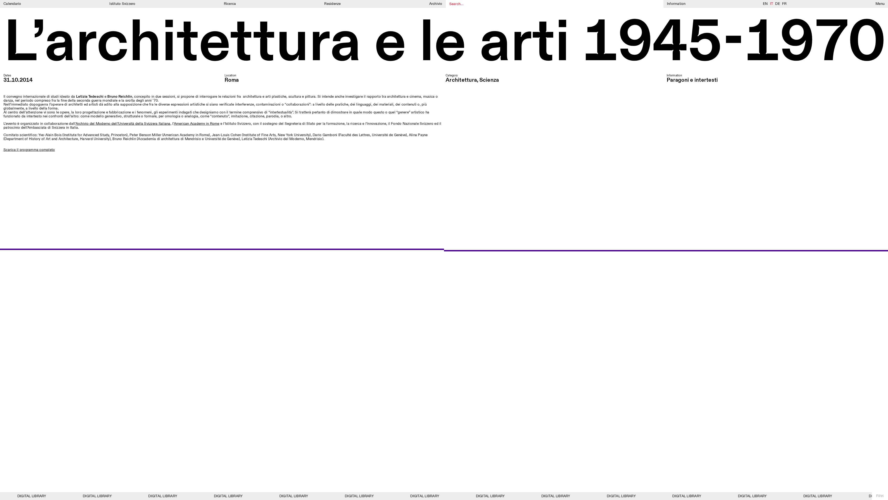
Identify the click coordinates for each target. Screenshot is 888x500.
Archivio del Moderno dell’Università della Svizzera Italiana (123, 124)
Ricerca (230, 4)
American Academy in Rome (196, 124)
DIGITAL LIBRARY (25, 496)
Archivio (435, 4)
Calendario (12, 4)
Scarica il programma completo (29, 150)
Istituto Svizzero (122, 4)
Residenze (332, 4)
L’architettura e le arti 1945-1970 (443, 43)
